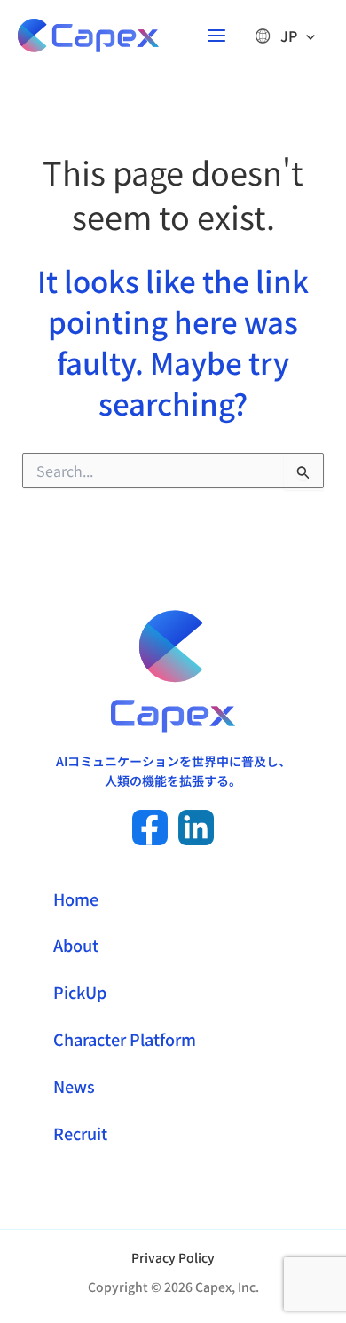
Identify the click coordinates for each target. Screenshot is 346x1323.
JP (288, 35)
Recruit (80, 1133)
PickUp (79, 991)
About (75, 944)
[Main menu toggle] (216, 35)
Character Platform (124, 1038)
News (74, 1085)
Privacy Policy (173, 1257)
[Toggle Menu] (306, 35)
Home (75, 898)
